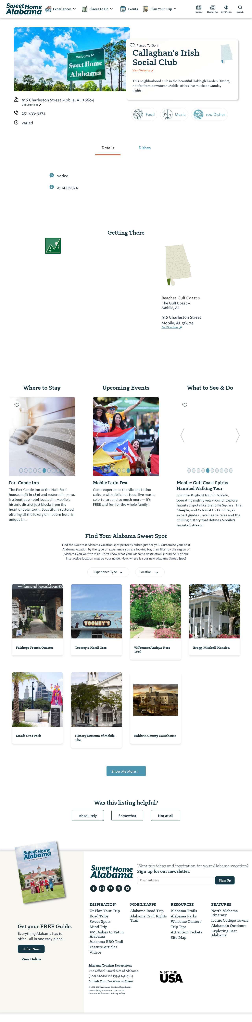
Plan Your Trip (161, 9)
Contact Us (119, 990)
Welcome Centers (186, 921)
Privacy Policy (118, 993)
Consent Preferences (99, 993)
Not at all (165, 815)
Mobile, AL (171, 307)
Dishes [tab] (145, 147)
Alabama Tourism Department (110, 965)
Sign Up (225, 880)
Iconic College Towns (229, 920)
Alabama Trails (184, 911)
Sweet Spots (100, 921)
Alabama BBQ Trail (106, 942)
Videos (96, 952)
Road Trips (99, 916)
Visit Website (141, 70)
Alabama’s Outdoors (228, 926)
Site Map (178, 937)
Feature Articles (103, 947)
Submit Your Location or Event (111, 981)
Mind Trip (98, 927)
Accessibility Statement (100, 990)
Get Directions (30, 104)
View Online (31, 959)
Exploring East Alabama (224, 933)
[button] (14, 436)
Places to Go (98, 9)
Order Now (31, 949)
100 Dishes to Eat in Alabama (107, 934)
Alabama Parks (184, 916)
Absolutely (88, 815)
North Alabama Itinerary (224, 913)
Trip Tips (178, 927)
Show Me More (125, 771)
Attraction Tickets (186, 932)
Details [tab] (108, 147)
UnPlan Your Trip (105, 911)
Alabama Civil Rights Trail (148, 918)
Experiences (62, 9)
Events (133, 9)
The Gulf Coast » (176, 303)
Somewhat (127, 815)
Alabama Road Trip (147, 911)
